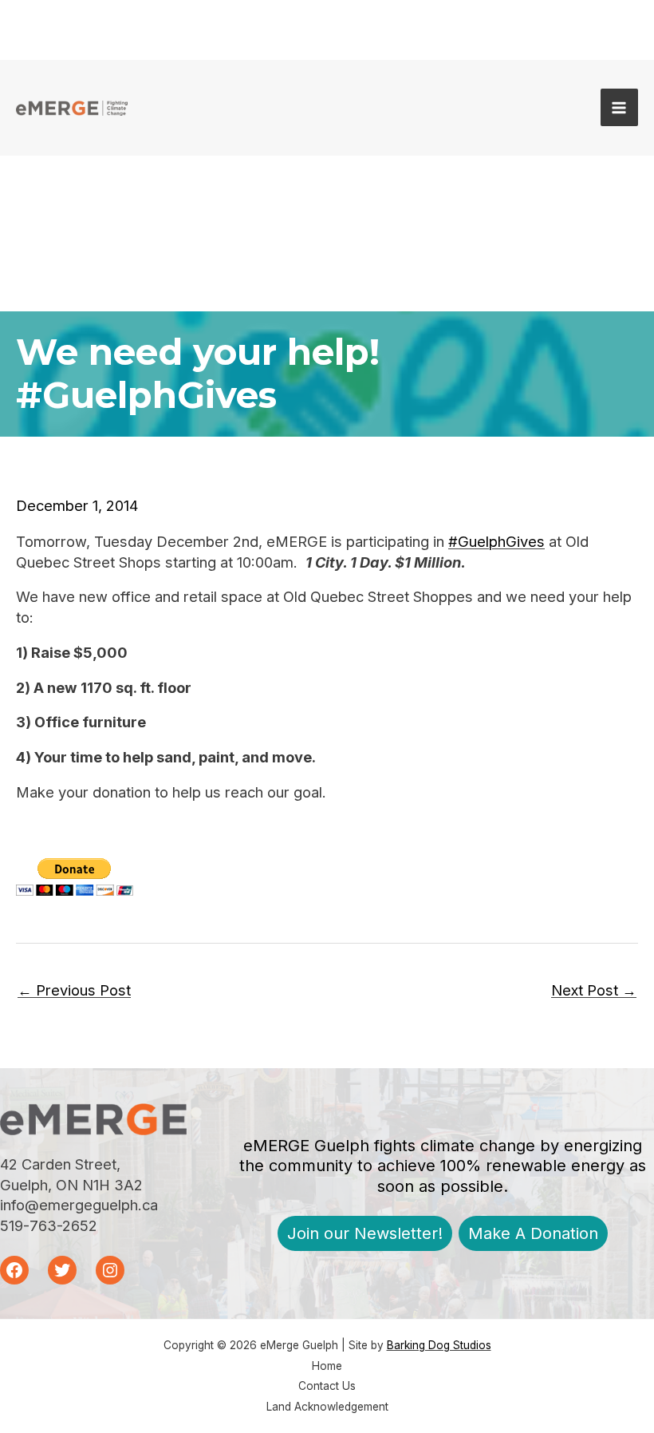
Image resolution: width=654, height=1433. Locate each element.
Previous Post (74, 990)
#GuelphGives (496, 541)
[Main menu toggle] (619, 107)
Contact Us (327, 1386)
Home (327, 1366)
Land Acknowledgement (327, 1406)
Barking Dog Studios (439, 1345)
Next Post (593, 990)
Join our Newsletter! (365, 1233)
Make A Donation (533, 1233)
